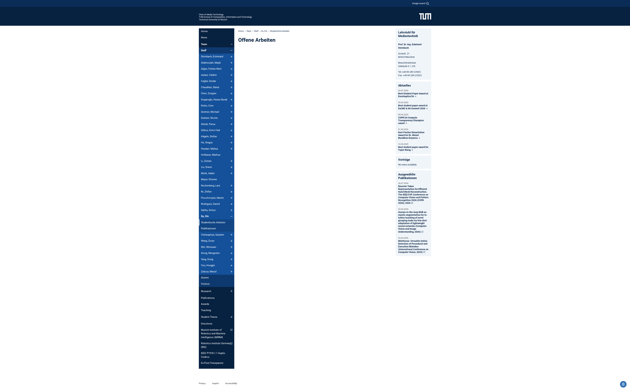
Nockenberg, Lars (210, 185)
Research (206, 291)
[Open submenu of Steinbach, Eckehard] (231, 57)
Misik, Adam (208, 173)
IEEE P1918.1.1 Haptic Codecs (213, 355)
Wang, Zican (207, 240)
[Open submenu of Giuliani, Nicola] (231, 118)
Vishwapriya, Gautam (212, 234)
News (204, 37)
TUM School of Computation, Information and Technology (225, 17)
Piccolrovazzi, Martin (212, 197)
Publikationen (208, 228)
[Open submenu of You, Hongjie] (231, 265)
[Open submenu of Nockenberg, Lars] (231, 186)
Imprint (215, 383)
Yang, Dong (207, 259)
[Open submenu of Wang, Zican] (231, 241)
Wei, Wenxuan (208, 247)
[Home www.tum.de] (425, 16)
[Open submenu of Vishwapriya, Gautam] (231, 235)
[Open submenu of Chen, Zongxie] (231, 93)
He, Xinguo (207, 142)
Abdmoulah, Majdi (211, 62)
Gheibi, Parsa (208, 124)
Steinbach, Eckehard (212, 56)
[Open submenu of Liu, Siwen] (231, 167)
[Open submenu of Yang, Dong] (231, 259)
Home (204, 31)
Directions (206, 323)
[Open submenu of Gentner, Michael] (231, 112)
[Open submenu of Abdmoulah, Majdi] (231, 63)
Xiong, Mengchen (210, 253)
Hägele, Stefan (209, 136)
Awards (205, 304)
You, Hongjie (208, 265)
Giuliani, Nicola (209, 117)
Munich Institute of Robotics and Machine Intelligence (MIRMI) (213, 333)
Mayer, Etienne (209, 179)
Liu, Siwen (206, 167)
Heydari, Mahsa (209, 148)
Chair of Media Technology (211, 14)
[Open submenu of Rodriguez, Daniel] (231, 204)
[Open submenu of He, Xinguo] (231, 143)
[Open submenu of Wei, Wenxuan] (231, 247)
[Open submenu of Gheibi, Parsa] (231, 124)
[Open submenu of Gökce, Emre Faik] (231, 130)
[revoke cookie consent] (623, 384)
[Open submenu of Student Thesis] (231, 317)
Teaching (206, 310)
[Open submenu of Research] (231, 291)
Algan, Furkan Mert (211, 68)
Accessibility (231, 383)
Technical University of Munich (213, 19)
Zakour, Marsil (209, 271)
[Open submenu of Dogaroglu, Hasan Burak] (231, 100)
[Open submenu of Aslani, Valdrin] (231, 75)
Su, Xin (205, 216)
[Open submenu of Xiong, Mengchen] (231, 253)
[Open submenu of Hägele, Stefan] (231, 136)
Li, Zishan (206, 161)
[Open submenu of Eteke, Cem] (231, 106)
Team (204, 44)
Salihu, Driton (208, 210)
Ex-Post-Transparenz (212, 363)
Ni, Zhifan (206, 191)
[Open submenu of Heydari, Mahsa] (231, 149)
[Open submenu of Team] (231, 44)
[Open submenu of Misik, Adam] (231, 173)
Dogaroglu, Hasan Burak (214, 99)
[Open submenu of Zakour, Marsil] (231, 272)
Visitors (205, 283)
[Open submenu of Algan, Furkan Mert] (231, 69)
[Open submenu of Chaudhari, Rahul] (231, 87)
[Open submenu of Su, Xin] (231, 216)
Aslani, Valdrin (209, 75)
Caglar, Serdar (208, 81)
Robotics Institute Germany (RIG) (216, 345)
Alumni (205, 277)
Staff (203, 50)
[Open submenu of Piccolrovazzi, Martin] (231, 198)
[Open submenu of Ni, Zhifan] (231, 192)
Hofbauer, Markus (210, 154)
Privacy (202, 383)
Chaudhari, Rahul (210, 87)
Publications (208, 297)
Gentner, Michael (210, 111)
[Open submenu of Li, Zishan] (231, 161)
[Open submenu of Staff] (231, 50)
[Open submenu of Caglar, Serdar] (231, 81)
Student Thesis (209, 316)
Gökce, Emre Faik (210, 130)
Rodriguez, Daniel (210, 203)
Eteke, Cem (207, 105)
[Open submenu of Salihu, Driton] (231, 210)
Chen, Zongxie (208, 93)
